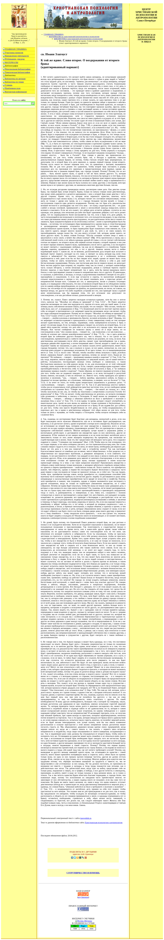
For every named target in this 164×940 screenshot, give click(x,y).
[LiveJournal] (83, 857)
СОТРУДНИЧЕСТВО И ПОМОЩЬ (83, 873)
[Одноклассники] (77, 857)
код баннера (83, 897)
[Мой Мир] (80, 857)
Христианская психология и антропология (103, 822)
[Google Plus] (85, 857)
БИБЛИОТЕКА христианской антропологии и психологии (78, 39)
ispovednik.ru (85, 818)
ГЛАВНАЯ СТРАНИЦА (54, 34)
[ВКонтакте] (72, 857)
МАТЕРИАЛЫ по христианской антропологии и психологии (74, 37)
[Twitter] (75, 857)
